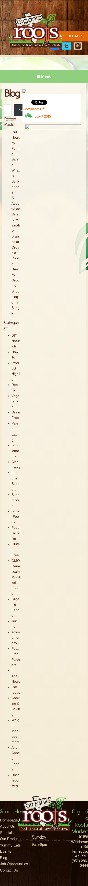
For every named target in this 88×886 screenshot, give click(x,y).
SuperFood (15, 500)
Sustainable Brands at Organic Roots (15, 242)
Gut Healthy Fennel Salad (15, 148)
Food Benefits (15, 533)
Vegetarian (15, 401)
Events (5, 851)
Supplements (15, 450)
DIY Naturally (15, 340)
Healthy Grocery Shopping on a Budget (15, 291)
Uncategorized (15, 780)
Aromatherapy (15, 637)
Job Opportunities (14, 864)
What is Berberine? (15, 181)
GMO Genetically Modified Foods (15, 577)
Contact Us (9, 870)
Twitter (66, 46)
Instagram (78, 46)
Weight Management (15, 731)
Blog (3, 858)
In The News (15, 675)
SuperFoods (15, 516)
